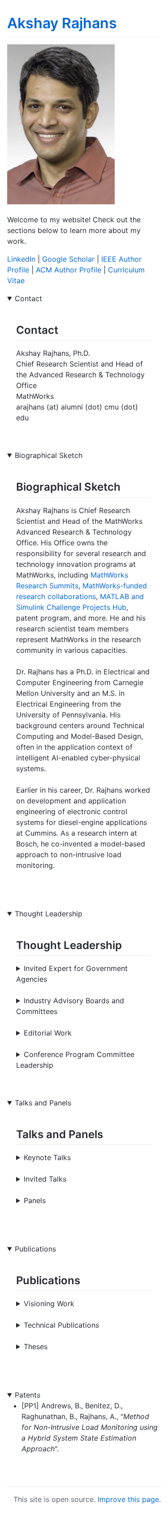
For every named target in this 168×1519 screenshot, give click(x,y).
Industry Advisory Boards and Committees (70, 1006)
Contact (28, 298)
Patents (27, 1394)
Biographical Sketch (48, 455)
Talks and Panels (43, 1102)
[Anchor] (63, 329)
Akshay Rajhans (62, 23)
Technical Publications (61, 1324)
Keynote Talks (47, 1157)
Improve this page (128, 1499)
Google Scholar (68, 259)
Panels (35, 1200)
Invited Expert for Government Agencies (72, 974)
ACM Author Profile (68, 269)
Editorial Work (48, 1032)
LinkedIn (21, 259)
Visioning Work (49, 1303)
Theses (35, 1346)
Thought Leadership (48, 913)
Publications (35, 1248)
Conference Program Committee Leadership (75, 1060)
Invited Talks (45, 1178)
